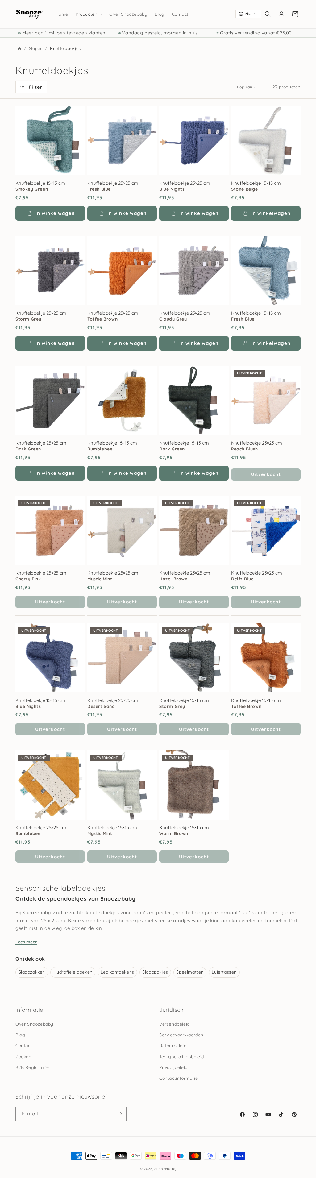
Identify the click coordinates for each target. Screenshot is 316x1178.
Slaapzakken (32, 972)
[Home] (19, 49)
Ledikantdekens (117, 972)
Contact (23, 1045)
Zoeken (23, 1056)
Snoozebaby (165, 1169)
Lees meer (26, 942)
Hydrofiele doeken (73, 972)
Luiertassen (224, 972)
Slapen (36, 48)
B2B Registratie (32, 1067)
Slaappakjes (155, 972)
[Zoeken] (268, 14)
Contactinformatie (178, 1078)
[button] (89, 14)
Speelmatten (190, 972)
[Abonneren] (119, 1114)
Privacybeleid (173, 1067)
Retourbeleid (172, 1045)
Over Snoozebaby (34, 1024)
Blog (20, 1035)
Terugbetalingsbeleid (181, 1056)
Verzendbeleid (174, 1024)
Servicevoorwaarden (181, 1035)
